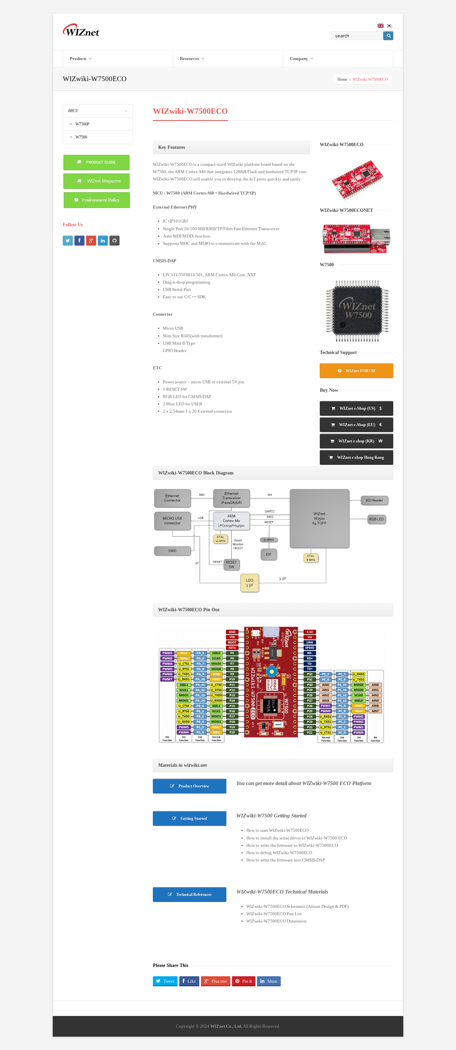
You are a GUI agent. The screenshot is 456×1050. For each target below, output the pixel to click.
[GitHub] (114, 241)
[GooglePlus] (91, 241)
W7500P (82, 124)
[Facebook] (79, 241)
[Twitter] (68, 241)
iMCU (73, 110)
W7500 (81, 137)
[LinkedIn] (103, 241)
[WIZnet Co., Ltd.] (81, 29)
